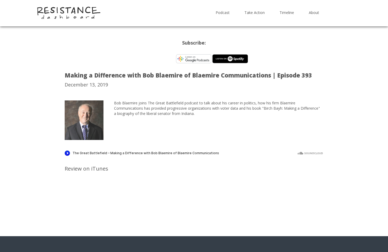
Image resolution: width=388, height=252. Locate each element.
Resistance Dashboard (69, 12)
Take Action (254, 12)
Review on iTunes (86, 168)
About (314, 12)
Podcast (223, 12)
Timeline (287, 12)
